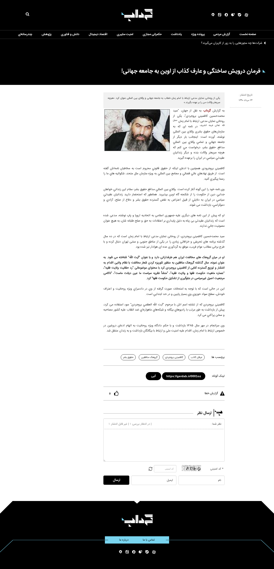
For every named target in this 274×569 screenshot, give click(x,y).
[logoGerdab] (137, 520)
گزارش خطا (211, 393)
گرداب (207, 110)
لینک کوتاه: (218, 376)
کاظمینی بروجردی (174, 357)
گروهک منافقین (149, 357)
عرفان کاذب (196, 357)
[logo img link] (137, 15)
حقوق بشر (128, 357)
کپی (153, 375)
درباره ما (123, 540)
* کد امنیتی (216, 469)
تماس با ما (149, 540)
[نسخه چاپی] (232, 109)
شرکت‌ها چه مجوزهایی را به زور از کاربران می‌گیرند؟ (231, 43)
